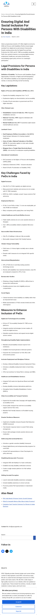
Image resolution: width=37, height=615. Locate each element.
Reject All (18, 611)
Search (3, 534)
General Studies (10, 14)
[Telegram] (11, 551)
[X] (7, 551)
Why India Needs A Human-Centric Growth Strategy (17, 498)
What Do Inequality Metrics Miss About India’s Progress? (19, 501)
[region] (18, 601)
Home (3, 14)
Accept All (18, 602)
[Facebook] (2, 551)
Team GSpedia (6, 36)
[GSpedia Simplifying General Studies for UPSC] (6, 4)
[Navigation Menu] (34, 4)
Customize (18, 606)
